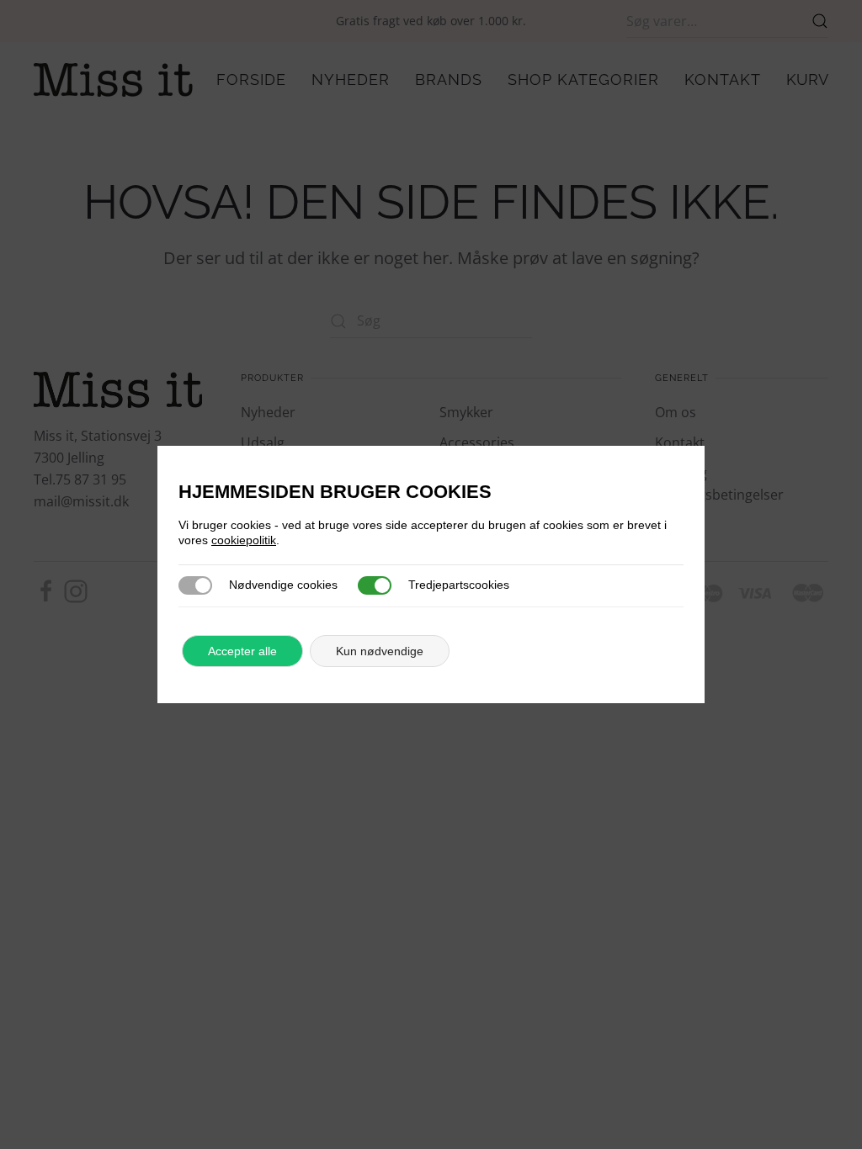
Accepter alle (242, 651)
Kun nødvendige (379, 651)
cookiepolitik (243, 540)
